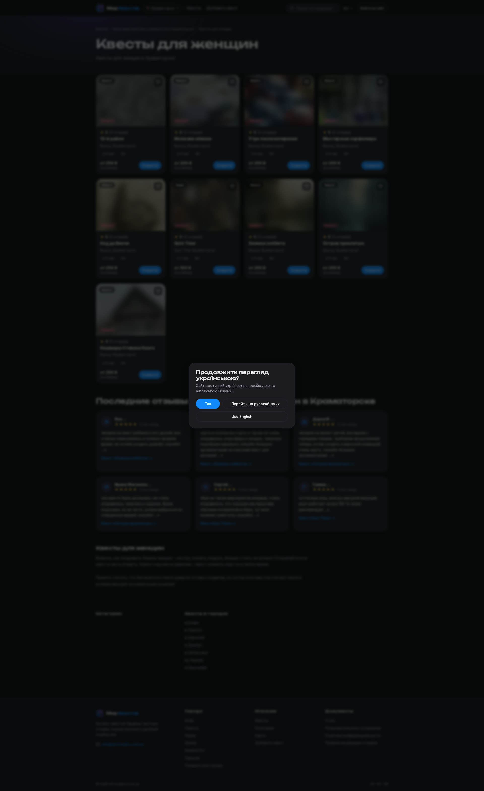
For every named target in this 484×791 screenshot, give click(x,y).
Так (208, 404)
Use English (242, 416)
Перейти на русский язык (255, 404)
